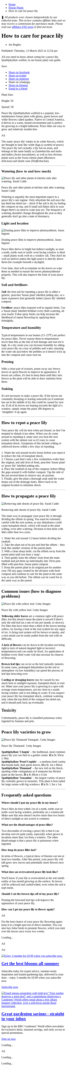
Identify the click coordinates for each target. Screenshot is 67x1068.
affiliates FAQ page (23, 26)
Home (12, 4)
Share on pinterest (19, 78)
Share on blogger (18, 85)
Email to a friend (18, 88)
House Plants (16, 7)
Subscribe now (9, 987)
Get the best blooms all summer (30, 963)
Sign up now (8, 1038)
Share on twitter (17, 75)
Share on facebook (19, 72)
